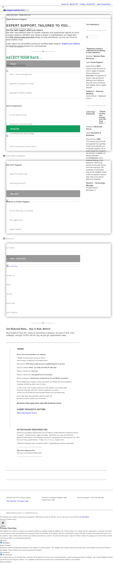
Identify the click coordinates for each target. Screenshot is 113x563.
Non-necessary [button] (5, 552)
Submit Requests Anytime (31, 409)
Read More (85, 517)
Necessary (6, 543)
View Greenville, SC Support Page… (18, 501)
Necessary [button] (3, 540)
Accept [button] (79, 517)
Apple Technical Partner (104, 4)
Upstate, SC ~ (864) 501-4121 (69, 4)
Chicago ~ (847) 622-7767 (87, 4)
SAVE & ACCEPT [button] (6, 562)
